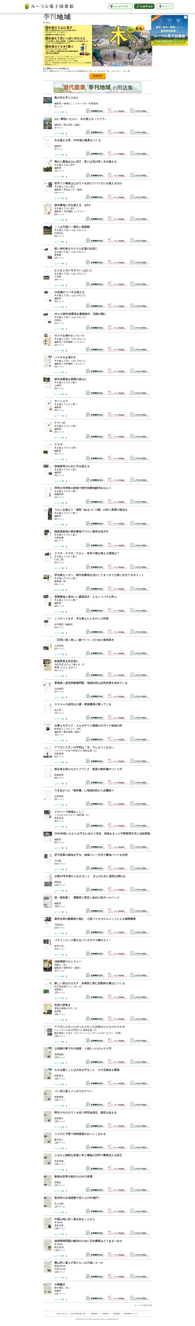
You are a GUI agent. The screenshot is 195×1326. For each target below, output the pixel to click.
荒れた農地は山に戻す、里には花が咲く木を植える (85, 161)
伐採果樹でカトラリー (68, 961)
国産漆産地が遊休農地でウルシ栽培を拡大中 (81, 531)
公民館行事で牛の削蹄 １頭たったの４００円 (82, 1048)
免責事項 (94, 1314)
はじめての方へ (122, 6)
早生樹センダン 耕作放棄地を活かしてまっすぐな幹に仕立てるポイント (99, 574)
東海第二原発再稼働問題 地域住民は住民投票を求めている (91, 682)
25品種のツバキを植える (69, 292)
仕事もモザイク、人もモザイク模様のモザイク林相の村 (88, 725)
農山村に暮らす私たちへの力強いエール (78, 1262)
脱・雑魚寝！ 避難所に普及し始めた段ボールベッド (86, 897)
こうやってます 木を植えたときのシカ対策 (81, 618)
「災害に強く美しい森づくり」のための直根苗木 (84, 639)
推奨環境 (116, 1314)
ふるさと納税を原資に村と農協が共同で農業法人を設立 (88, 1155)
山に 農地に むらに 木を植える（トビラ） (80, 118)
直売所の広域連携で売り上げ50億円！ (77, 1197)
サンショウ (61, 400)
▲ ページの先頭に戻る (143, 1305)
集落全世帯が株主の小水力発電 (73, 1176)
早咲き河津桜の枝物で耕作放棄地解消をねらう (82, 487)
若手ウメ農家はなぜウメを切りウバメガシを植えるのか (88, 183)
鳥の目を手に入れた (66, 97)
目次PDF (97, 76)
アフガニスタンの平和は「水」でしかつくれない (84, 747)
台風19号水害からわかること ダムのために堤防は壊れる (89, 876)
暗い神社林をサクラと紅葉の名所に (76, 248)
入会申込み (146, 6)
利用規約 (105, 1314)
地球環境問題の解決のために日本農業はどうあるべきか (88, 1240)
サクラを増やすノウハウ (69, 335)
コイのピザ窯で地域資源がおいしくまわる (80, 1133)
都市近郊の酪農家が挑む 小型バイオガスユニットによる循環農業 (95, 918)
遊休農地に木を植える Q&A (72, 205)
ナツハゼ (59, 422)
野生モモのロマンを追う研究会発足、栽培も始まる (85, 1112)
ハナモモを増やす (65, 357)
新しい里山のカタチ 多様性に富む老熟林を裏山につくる (89, 983)
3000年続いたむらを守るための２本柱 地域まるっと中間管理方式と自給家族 (102, 833)
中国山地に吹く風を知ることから (74, 1219)
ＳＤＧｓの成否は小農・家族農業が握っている (82, 704)
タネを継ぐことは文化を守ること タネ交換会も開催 (86, 1069)
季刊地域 (46, 23)
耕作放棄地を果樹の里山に (70, 379)
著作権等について (131, 1314)
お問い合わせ (62, 1314)
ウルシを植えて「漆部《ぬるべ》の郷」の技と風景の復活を (91, 509)
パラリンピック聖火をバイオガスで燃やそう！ (82, 940)
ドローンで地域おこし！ (69, 811)
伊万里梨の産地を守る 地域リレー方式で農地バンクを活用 (91, 854)
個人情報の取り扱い (79, 1314)
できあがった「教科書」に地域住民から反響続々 (84, 790)
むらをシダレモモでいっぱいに (73, 270)
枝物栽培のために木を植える (72, 466)
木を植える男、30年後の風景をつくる (77, 140)
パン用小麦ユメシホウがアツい (73, 1091)
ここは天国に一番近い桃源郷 (72, 226)
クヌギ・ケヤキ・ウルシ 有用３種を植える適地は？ (86, 553)
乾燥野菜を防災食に (66, 661)
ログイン (167, 6)
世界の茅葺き (62, 1004)
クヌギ (58, 444)
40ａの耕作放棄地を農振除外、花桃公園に (80, 313)
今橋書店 (59, 1284)
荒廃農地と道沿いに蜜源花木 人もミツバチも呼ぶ (85, 596)
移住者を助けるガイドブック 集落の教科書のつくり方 (88, 769)
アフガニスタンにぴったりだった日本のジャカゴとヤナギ (89, 1026)
